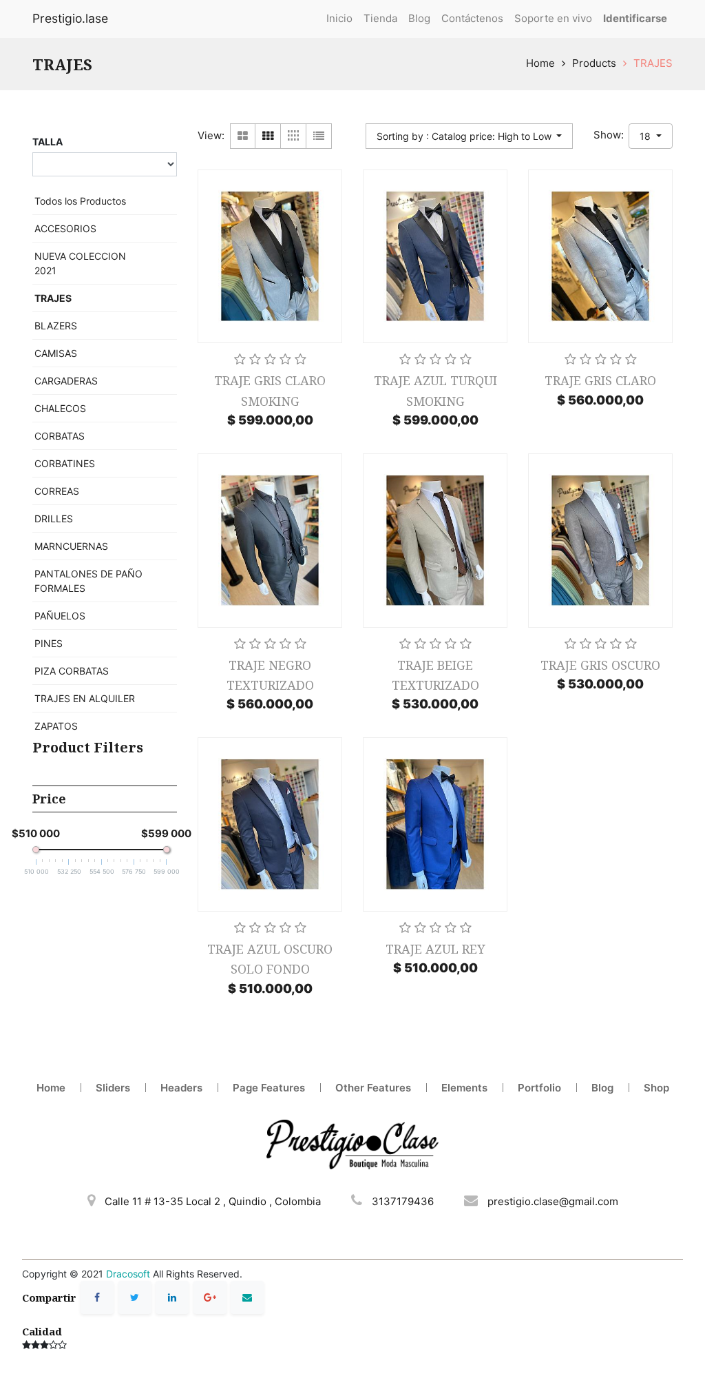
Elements (464, 1087)
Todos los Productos (80, 201)
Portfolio (539, 1087)
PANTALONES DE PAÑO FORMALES (88, 581)
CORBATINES (64, 463)
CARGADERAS (66, 381)
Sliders (113, 1087)
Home (540, 63)
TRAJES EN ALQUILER (84, 698)
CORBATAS (59, 436)
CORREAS (56, 491)
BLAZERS (55, 325)
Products (594, 63)
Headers (181, 1087)
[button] (470, 136)
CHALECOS (60, 408)
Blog (602, 1087)
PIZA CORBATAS (71, 671)
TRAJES (653, 63)
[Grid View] (268, 136)
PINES (48, 643)
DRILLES (53, 518)
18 (646, 136)
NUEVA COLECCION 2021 (80, 263)
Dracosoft (128, 1274)
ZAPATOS (56, 726)
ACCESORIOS (65, 228)
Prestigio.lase (70, 18)
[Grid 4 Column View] (293, 136)
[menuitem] (339, 19)
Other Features (373, 1087)
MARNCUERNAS (71, 546)
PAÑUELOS (59, 616)
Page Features (269, 1087)
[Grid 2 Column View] (242, 136)
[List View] (319, 136)
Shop (656, 1087)
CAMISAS (55, 353)
